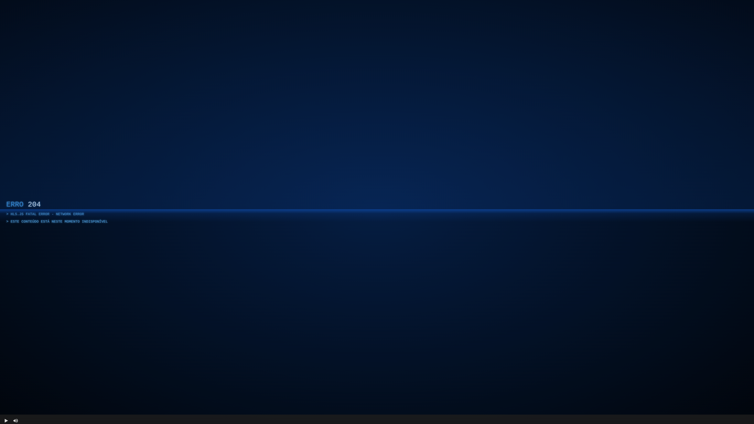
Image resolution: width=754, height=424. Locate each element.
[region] (377, 212)
